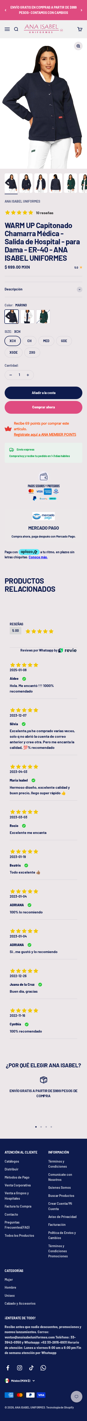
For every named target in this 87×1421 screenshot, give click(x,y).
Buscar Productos (61, 1196)
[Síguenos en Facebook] (8, 1368)
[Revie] (67, 650)
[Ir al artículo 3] (40, 183)
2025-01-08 (18, 670)
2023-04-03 (18, 772)
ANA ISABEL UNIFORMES (22, 201)
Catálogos (12, 1161)
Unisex (10, 1295)
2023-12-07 (18, 715)
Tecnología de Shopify (60, 1407)
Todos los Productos (19, 1235)
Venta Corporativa (18, 1185)
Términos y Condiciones (57, 1163)
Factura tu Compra (18, 1206)
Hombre (10, 1287)
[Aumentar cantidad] (28, 375)
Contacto (11, 1214)
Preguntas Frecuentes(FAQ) (17, 1224)
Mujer (9, 1279)
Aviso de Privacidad (62, 1217)
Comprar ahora (43, 407)
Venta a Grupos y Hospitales (17, 1195)
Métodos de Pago (17, 1177)
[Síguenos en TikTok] (31, 1368)
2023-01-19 (18, 857)
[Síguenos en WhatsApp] (43, 1368)
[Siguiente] (81, 10)
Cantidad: (12, 365)
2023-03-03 (18, 817)
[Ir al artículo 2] (25, 183)
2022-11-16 (17, 1015)
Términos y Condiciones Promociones (58, 1251)
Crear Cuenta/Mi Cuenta (60, 1206)
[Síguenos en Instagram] (19, 1368)
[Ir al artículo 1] (11, 183)
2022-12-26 (18, 976)
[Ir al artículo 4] (55, 183)
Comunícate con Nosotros (60, 1177)
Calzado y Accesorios (20, 1303)
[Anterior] (5, 10)
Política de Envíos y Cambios (62, 1235)
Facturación (57, 1225)
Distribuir (11, 1169)
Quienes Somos (59, 1187)
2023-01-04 (18, 896)
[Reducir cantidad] (10, 375)
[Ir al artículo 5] (70, 183)
